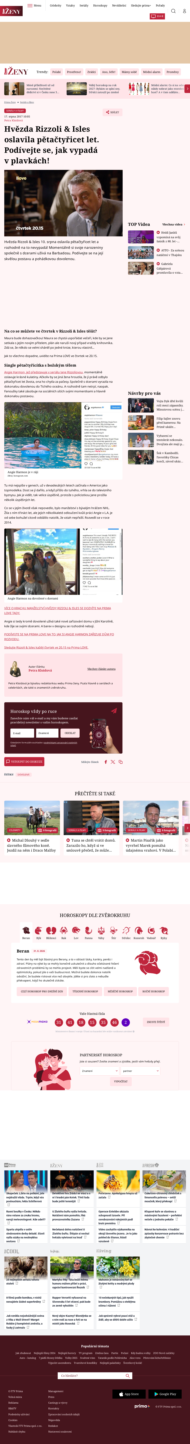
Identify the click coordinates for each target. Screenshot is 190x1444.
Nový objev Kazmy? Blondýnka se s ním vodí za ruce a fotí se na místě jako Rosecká (71, 1319)
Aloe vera (135, 1358)
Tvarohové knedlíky (85, 1363)
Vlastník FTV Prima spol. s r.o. (25, 1426)
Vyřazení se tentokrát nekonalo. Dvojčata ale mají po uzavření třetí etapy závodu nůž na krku (170, 440)
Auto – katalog (27, 1358)
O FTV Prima (15, 1391)
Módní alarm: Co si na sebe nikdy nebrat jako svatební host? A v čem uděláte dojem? (167, 90)
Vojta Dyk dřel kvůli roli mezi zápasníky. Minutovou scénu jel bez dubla (170, 405)
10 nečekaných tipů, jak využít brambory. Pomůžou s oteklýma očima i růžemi (117, 1301)
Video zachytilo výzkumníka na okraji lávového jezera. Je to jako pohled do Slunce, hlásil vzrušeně (118, 1235)
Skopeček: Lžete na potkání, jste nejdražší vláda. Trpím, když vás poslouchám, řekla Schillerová (25, 1197)
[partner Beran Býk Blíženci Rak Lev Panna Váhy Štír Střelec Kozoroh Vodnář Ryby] (140, 1071)
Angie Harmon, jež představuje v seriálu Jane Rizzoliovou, (43, 372)
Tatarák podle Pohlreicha (112, 1358)
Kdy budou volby (140, 1353)
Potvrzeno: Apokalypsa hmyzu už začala (118, 1195)
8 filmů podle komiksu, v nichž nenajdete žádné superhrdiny (23, 1299)
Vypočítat (120, 1081)
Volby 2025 (71, 1358)
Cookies (12, 1420)
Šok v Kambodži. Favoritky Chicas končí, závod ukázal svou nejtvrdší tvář (170, 457)
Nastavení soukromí (60, 1431)
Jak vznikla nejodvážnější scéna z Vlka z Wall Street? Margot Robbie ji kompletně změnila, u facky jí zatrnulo (25, 1321)
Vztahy (70, 5)
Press (51, 1397)
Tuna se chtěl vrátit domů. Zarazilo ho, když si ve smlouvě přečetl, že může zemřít (91, 848)
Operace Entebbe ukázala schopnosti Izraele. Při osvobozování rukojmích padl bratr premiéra (116, 1217)
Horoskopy (100, 5)
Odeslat (70, 733)
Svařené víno (87, 1358)
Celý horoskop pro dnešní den (42, 991)
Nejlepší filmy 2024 (44, 1353)
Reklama (13, 1402)
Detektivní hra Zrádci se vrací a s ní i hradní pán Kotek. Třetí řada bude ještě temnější (71, 1197)
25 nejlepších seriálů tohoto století (22, 1281)
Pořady (160, 5)
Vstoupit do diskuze (26, 761)
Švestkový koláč (132, 1363)
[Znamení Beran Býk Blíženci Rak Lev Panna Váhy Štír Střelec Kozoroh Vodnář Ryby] (47, 733)
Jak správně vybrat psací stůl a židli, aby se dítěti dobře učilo (117, 1317)
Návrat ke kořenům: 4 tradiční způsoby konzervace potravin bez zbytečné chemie (164, 1233)
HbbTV (12, 1408)
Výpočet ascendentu (59, 1363)
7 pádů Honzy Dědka (50, 1358)
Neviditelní (119, 5)
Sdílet (113, 113)
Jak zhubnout (23, 1353)
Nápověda (54, 1420)
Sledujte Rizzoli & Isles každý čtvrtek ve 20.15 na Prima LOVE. (46, 647)
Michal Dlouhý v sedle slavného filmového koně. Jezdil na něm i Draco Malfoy (31, 845)
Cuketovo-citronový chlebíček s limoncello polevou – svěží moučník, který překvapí (163, 1197)
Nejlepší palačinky (110, 1363)
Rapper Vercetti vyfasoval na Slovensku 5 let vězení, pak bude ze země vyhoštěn (71, 1301)
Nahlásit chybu (16, 1431)
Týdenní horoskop (85, 991)
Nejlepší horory (67, 1353)
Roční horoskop (153, 991)
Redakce (53, 1426)
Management (55, 1391)
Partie (114, 1353)
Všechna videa (172, 224)
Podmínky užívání (19, 1414)
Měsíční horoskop (120, 991)
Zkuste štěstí (156, 1022)
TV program (85, 1353)
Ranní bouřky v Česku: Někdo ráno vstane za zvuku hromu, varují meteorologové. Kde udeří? (25, 1215)
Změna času (102, 1353)
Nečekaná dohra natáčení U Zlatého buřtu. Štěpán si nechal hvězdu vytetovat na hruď (70, 1233)
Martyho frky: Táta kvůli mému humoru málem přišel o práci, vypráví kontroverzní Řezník (70, 1283)
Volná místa (15, 1397)
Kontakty (53, 1408)
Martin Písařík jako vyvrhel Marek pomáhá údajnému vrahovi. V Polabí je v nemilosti (149, 848)
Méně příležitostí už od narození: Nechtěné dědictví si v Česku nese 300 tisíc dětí (43, 90)
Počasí (124, 1353)
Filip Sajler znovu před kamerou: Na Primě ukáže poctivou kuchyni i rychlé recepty (169, 423)
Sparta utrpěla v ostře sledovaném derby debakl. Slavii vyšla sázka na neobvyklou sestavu (25, 1235)
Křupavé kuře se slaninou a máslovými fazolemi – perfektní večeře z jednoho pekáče (163, 1215)
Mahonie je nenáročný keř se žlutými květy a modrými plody (116, 1281)
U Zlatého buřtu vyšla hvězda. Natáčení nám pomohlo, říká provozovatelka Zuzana (69, 1215)
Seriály (84, 5)
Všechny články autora (101, 669)
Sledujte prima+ (141, 5)
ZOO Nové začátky (163, 1353)
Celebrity (55, 5)
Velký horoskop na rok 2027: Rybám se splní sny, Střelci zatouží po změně (104, 88)
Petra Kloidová (13, 120)
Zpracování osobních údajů (64, 1414)
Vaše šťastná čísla (92, 1013)
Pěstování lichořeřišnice (157, 1358)
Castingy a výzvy (57, 1402)
